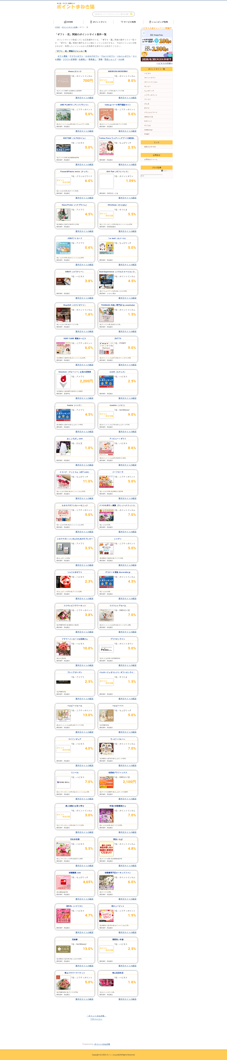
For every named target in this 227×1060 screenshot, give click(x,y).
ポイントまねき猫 (102, 1044)
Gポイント (148, 121)
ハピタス (147, 73)
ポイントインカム (150, 82)
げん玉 (146, 104)
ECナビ (147, 108)
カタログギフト (92, 56)
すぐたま (147, 125)
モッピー (147, 86)
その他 (121, 59)
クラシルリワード (150, 112)
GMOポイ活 (148, 117)
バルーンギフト (124, 56)
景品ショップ (110, 59)
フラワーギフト (76, 56)
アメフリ (147, 99)
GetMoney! (148, 130)
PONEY (146, 134)
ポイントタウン (150, 77)
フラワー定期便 (70, 59)
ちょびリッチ (149, 91)
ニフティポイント (150, 95)
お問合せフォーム (150, 159)
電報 (100, 59)
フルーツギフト (108, 56)
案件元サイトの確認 (84, 98)
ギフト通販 (63, 56)
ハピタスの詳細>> (165, 63)
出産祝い (83, 59)
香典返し (92, 59)
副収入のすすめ (150, 147)
